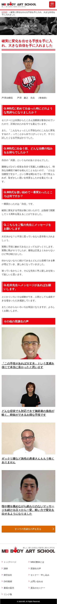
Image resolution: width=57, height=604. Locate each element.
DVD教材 (8, 581)
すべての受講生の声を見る (28, 528)
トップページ (10, 561)
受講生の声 (36, 568)
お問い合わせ (37, 581)
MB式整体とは (37, 561)
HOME (4, 12)
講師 (6, 568)
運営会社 (8, 574)
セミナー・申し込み (40, 574)
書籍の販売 (9, 587)
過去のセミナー (38, 587)
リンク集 (8, 594)
